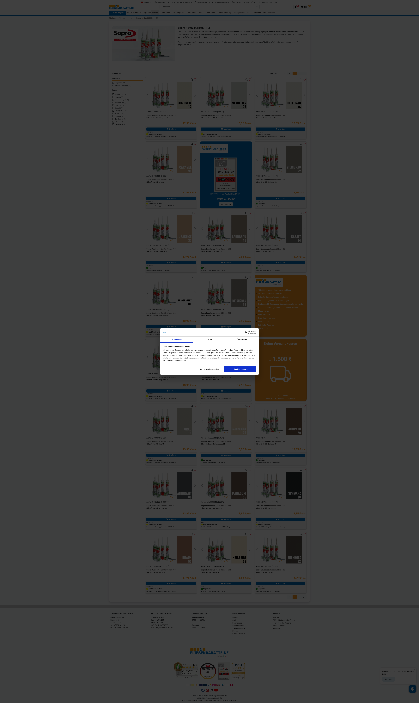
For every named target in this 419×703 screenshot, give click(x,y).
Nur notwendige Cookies (209, 369)
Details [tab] (209, 339)
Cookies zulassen (240, 369)
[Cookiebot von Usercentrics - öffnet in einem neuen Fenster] (246, 332)
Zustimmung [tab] (177, 339)
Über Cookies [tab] (242, 339)
